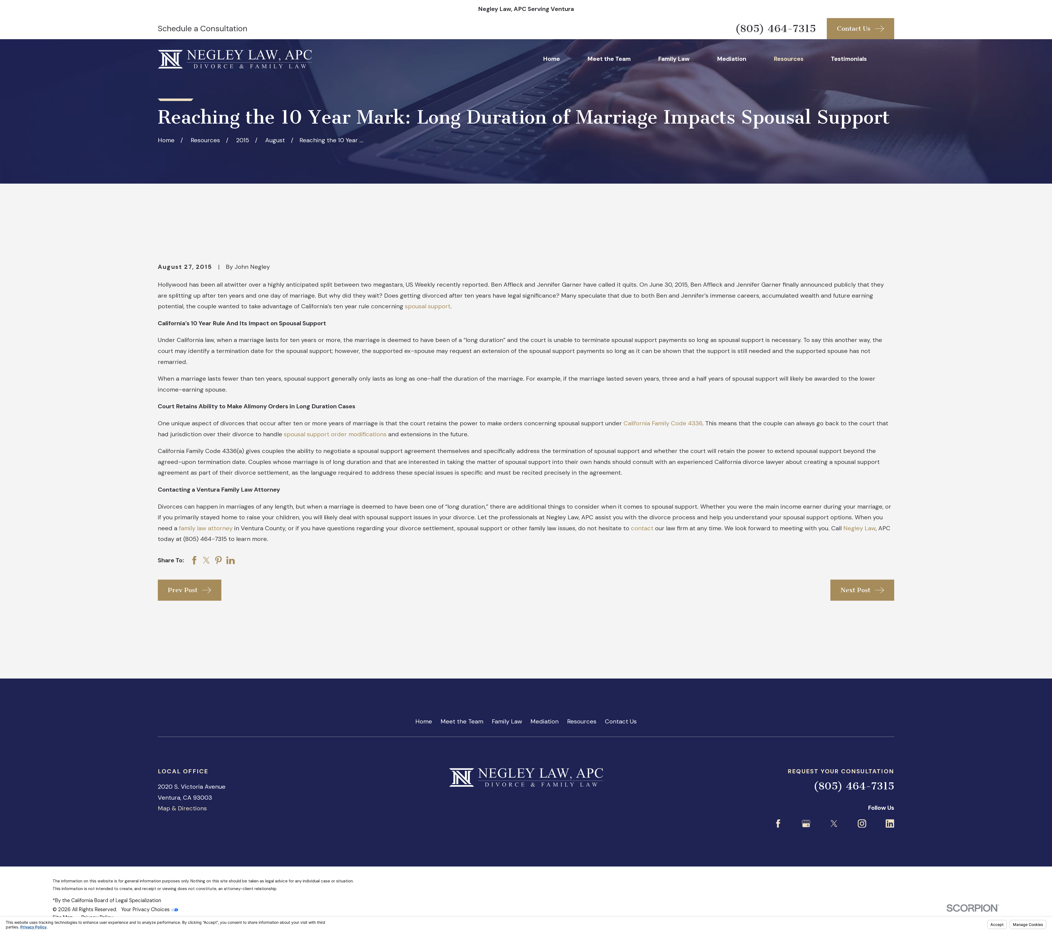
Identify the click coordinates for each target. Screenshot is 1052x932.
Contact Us (621, 721)
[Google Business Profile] (806, 823)
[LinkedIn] (890, 823)
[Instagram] (862, 823)
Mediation (544, 721)
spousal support (427, 306)
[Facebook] (778, 823)
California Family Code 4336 (663, 423)
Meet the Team (462, 721)
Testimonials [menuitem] (849, 59)
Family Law (507, 721)
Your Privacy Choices (146, 909)
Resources (581, 721)
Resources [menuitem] (789, 59)
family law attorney (206, 528)
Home (423, 721)
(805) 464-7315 (775, 28)
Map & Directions (182, 808)
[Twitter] (834, 823)
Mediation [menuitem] (731, 59)
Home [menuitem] (551, 59)
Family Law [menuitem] (674, 59)
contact (642, 528)
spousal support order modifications (335, 434)
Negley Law (859, 528)
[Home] (235, 59)
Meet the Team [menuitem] (609, 59)
